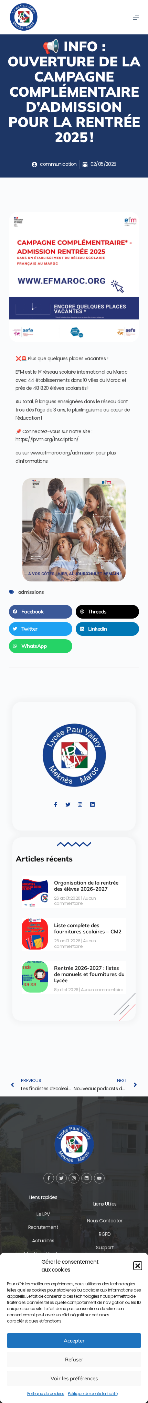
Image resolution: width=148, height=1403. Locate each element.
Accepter (74, 1340)
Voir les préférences (74, 1378)
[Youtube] (99, 1178)
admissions (31, 592)
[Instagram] (80, 805)
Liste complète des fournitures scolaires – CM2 (87, 928)
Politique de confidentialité (92, 1393)
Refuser (74, 1359)
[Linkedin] (92, 805)
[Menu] (136, 17)
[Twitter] (68, 805)
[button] (137, 1265)
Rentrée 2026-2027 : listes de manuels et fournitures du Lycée (89, 974)
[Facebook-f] (56, 805)
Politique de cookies (45, 1393)
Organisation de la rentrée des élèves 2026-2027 (86, 885)
